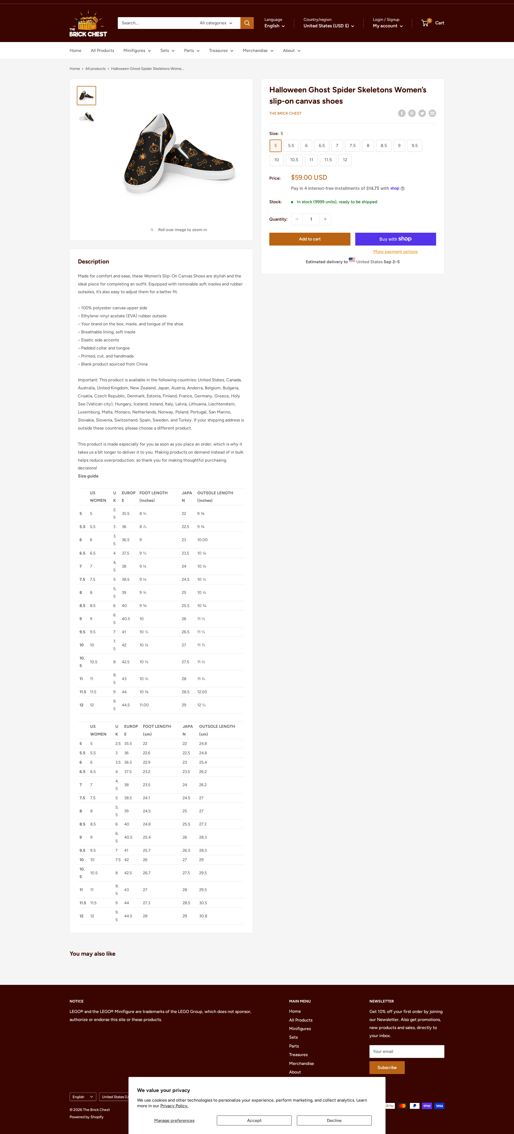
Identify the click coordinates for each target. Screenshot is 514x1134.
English (78, 1097)
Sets (164, 50)
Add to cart (310, 238)
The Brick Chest (285, 113)
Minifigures (134, 50)
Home (75, 50)
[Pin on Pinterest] (412, 113)
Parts (189, 50)
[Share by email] (432, 113)
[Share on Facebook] (402, 113)
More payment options (395, 251)
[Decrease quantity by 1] (297, 219)
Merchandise (255, 50)
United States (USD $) (120, 1097)
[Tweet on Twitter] (422, 113)
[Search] (247, 23)
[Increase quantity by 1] (325, 219)
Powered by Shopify (87, 1117)
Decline (334, 1120)
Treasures (218, 50)
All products (95, 68)
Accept (254, 1120)
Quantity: (278, 218)
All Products (102, 50)
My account (386, 25)
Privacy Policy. (174, 1105)
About (289, 50)
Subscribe (387, 1067)
